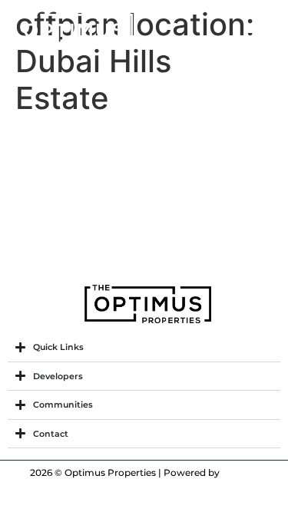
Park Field (65, 143)
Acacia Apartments (119, 185)
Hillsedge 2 (73, 227)
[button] (255, 30)
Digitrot (240, 472)
